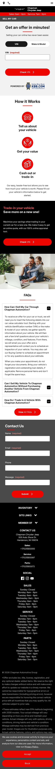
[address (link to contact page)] (3, 3)
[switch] (52, 3)
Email (13, 448)
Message (14, 477)
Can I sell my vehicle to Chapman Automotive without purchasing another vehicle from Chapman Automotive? (23, 387)
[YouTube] (32, 578)
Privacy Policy (32, 746)
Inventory (25, 508)
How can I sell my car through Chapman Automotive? (21, 308)
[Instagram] (27, 578)
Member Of (25, 523)
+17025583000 (27, 548)
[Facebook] (22, 578)
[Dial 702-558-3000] (9, 3)
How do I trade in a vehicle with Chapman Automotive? (22, 401)
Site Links (25, 515)
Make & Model (39, 44)
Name (13, 433)
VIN (16, 44)
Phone (8, 462)
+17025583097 (27, 557)
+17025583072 (27, 566)
